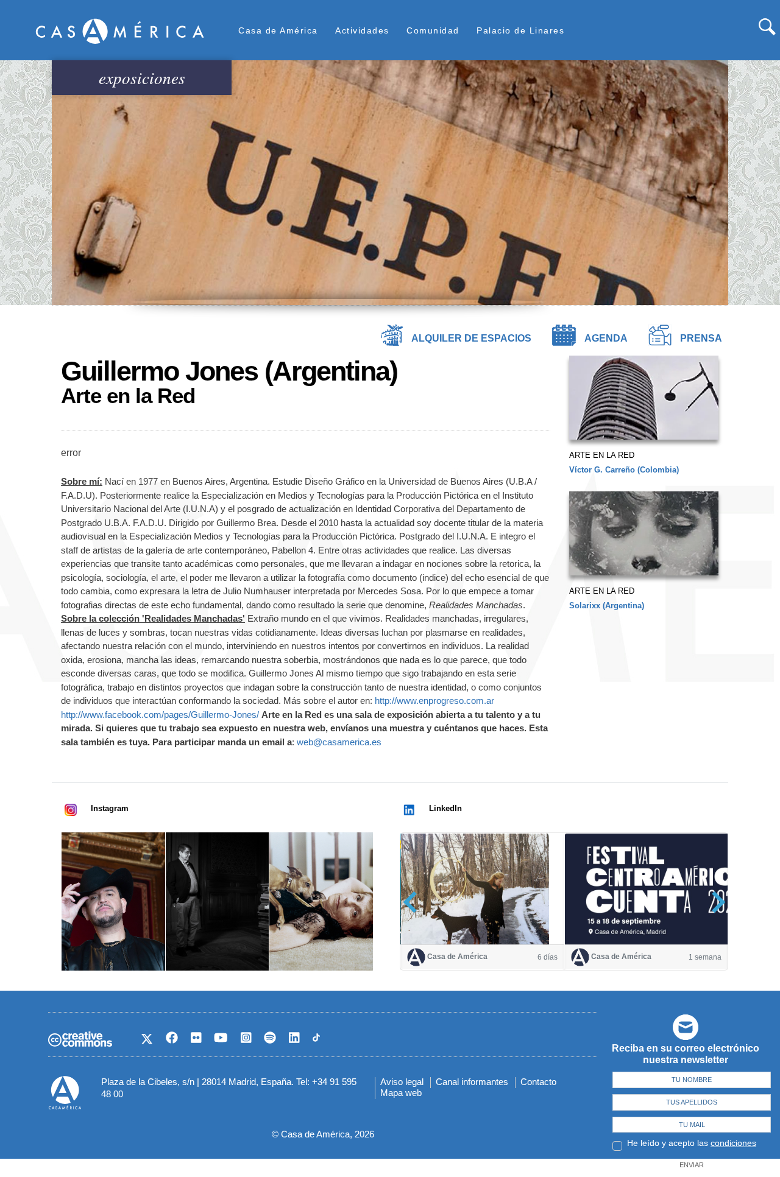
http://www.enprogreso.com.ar (434, 700)
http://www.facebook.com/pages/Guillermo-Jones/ (160, 714)
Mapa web (401, 1092)
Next (714, 902)
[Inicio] (120, 30)
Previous (414, 902)
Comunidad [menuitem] (432, 30)
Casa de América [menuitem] (278, 30)
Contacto (538, 1082)
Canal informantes (472, 1082)
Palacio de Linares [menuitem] (520, 30)
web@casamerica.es (339, 742)
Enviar (691, 1164)
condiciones (733, 1143)
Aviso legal (402, 1082)
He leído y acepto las (691, 1143)
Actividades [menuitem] (362, 30)
